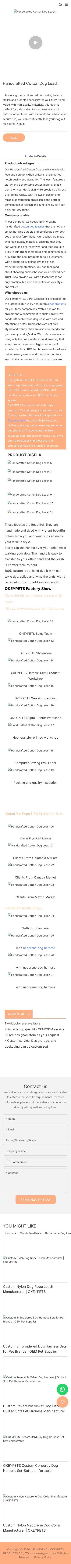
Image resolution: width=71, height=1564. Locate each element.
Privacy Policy (43, 1557)
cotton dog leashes (32, 226)
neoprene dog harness (39, 948)
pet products (58, 303)
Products (10, 1233)
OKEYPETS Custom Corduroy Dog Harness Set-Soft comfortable (30, 1468)
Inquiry (14, 137)
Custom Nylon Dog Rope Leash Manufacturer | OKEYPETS (28, 1289)
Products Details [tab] (35, 156)
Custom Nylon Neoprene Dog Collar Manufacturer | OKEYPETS (32, 1527)
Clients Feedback (30, 1233)
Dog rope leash (17, 420)
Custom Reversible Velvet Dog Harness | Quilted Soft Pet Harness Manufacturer (35, 1408)
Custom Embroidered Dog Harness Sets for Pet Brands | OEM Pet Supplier (35, 1348)
